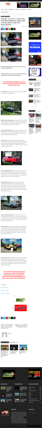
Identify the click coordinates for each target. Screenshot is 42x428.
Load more (34, 106)
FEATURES (5, 9)
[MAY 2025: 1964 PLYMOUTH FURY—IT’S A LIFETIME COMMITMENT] (38, 115)
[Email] (12, 29)
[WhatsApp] (9, 29)
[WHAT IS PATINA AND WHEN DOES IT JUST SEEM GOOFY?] (17, 400)
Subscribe (6, 0)
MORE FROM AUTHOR (13, 342)
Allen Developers (23, 425)
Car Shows (17, 9)
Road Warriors (23, 9)
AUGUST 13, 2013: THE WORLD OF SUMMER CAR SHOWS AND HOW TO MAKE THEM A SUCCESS (21, 325)
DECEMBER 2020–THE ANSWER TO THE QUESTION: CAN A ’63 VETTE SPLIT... (38, 130)
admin (3, 26)
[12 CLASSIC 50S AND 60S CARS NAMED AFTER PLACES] (14, 347)
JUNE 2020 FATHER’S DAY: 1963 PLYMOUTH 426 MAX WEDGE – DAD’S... (31, 120)
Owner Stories (11, 9)
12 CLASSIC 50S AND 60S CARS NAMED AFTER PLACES (13, 352)
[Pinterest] (7, 29)
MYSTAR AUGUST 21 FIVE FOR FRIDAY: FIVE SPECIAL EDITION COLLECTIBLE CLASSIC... (9, 389)
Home (2, 9)
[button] (40, 9)
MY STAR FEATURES (7, 16)
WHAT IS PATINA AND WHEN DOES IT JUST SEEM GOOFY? (23, 400)
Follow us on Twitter (5, 290)
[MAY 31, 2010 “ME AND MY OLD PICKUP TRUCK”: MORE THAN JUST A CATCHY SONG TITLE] (31, 95)
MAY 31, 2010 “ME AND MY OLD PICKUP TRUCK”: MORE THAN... (37, 95)
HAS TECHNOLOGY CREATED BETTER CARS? (22, 352)
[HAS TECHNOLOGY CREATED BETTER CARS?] (23, 347)
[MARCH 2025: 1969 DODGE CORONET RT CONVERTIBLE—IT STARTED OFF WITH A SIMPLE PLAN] (32, 126)
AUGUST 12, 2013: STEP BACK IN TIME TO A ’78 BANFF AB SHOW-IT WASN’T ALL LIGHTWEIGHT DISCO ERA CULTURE (7, 326)
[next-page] (3, 359)
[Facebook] (2, 29)
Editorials (5, 14)
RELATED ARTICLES (4, 342)
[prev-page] (1, 359)
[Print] (14, 29)
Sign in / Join (2, 0)
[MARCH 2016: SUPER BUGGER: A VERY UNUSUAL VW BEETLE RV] (17, 394)
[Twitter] (4, 29)
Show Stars (29, 9)
